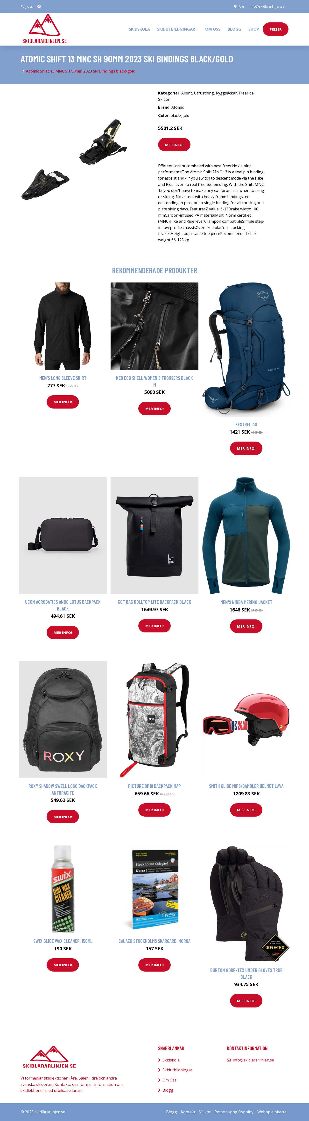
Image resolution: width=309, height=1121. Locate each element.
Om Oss (169, 1080)
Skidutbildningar (177, 1070)
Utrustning (204, 93)
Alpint (186, 93)
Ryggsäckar (226, 93)
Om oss (212, 29)
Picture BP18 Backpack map (154, 786)
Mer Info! (174, 144)
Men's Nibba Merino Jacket (246, 602)
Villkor (205, 1111)
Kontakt (188, 1111)
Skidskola (139, 29)
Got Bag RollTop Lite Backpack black (154, 602)
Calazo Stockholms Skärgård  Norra (154, 941)
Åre (241, 6)
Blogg (234, 29)
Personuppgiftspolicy (234, 1111)
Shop (253, 29)
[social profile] (39, 6)
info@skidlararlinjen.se (267, 6)
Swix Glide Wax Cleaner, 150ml (62, 941)
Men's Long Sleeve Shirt (62, 378)
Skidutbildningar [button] (176, 29)
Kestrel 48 (246, 424)
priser (275, 29)
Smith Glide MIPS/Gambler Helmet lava (246, 786)
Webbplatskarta (272, 1111)
